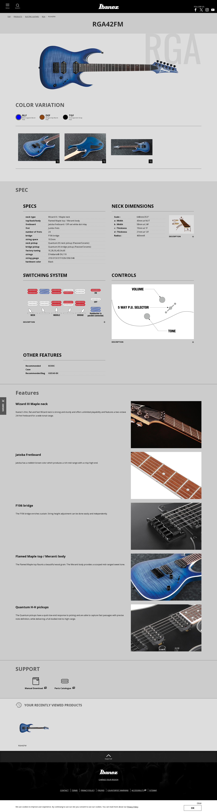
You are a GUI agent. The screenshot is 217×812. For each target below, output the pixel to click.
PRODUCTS (18, 16)
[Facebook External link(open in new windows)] (195, 9)
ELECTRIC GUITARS (32, 16)
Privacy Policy (132, 807)
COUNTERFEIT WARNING (117, 790)
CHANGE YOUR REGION (108, 779)
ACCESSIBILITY (138, 790)
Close (199, 803)
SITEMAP (153, 790)
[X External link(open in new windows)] (201, 9)
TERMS (75, 790)
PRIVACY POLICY (87, 790)
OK (192, 807)
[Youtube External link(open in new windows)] (212, 9)
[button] (7, 6)
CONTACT (64, 790)
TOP (9, 16)
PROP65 (101, 790)
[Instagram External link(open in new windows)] (207, 9)
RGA (43, 16)
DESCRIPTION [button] (178, 236)
